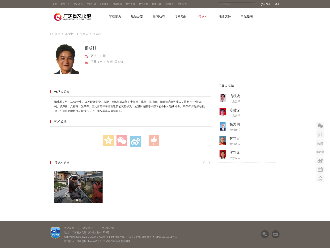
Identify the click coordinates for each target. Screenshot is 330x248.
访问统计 (88, 228)
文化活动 (91, 4)
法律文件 (225, 16)
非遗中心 (70, 33)
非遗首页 (115, 16)
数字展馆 (143, 4)
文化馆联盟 (108, 228)
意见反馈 (69, 228)
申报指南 (247, 16)
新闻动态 (159, 16)
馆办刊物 (156, 4)
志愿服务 (169, 4)
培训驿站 (117, 4)
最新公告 (137, 16)
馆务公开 (65, 4)
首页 (54, 4)
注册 (277, 4)
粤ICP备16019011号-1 (164, 236)
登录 (268, 4)
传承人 (202, 16)
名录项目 (181, 16)
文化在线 (182, 4)
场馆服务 (104, 4)
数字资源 (130, 4)
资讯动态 (78, 4)
